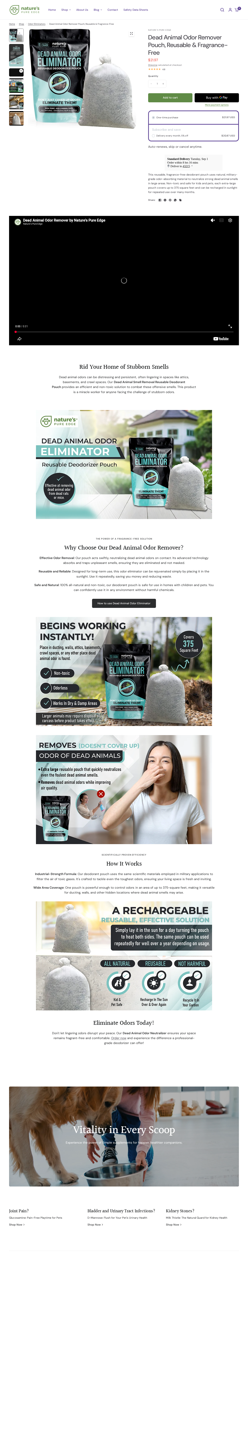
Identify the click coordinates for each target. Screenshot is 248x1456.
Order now (118, 1038)
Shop (21, 24)
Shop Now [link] (15, 1224)
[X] (165, 200)
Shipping (152, 65)
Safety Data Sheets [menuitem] (135, 10)
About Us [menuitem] (82, 10)
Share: (152, 200)
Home (12, 24)
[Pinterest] (170, 200)
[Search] (222, 10)
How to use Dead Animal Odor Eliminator (124, 603)
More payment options (217, 105)
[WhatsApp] (175, 200)
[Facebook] (160, 200)
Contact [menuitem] (112, 10)
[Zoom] (131, 33)
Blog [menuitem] (96, 10)
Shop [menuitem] (64, 10)
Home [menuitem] (52, 10)
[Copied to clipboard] (180, 200)
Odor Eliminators (36, 24)
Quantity (153, 76)
